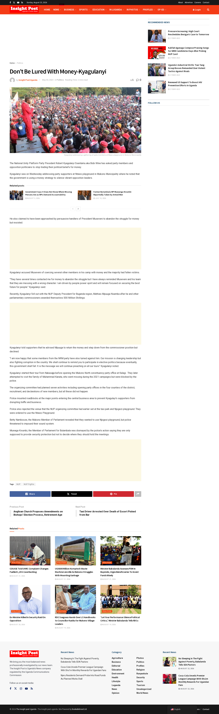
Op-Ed (161, 10)
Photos (140, 658)
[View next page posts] (78, 209)
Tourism (140, 685)
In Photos (132, 10)
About (180, 2)
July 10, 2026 (100, 198)
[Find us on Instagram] (21, 688)
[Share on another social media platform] (138, 494)
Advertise (189, 2)
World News (142, 693)
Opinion (115, 693)
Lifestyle (116, 681)
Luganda (116, 685)
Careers (197, 2)
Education (98, 10)
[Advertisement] (75, 41)
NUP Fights (29, 484)
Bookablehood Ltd (79, 709)
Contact (206, 2)
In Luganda (115, 10)
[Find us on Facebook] (10, 2)
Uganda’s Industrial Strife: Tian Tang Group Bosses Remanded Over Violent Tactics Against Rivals (186, 68)
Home (47, 10)
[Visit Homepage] (24, 9)
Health (115, 677)
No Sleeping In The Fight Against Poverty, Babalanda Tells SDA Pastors (192, 661)
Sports (83, 10)
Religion (140, 670)
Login (198, 10)
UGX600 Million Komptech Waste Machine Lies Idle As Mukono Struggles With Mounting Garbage (74, 572)
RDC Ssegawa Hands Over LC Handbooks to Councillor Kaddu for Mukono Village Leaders (75, 620)
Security (140, 677)
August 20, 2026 (18, 625)
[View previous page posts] (73, 209)
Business (69, 10)
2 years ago (174, 38)
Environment (118, 673)
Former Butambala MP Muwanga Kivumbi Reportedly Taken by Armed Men (112, 193)
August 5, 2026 (33, 198)
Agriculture (117, 658)
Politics (20, 63)
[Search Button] (208, 9)
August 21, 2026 (18, 576)
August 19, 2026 (63, 628)
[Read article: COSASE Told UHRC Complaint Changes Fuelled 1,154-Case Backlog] (30, 550)
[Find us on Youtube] (18, 2)
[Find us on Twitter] (14, 2)
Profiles (148, 10)
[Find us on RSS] (22, 2)
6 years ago (174, 58)
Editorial (116, 666)
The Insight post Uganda (26, 709)
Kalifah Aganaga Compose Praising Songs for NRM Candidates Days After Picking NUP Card (188, 50)
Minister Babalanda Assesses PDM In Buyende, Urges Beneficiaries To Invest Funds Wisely (119, 572)
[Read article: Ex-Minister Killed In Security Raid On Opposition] (30, 599)
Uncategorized (143, 689)
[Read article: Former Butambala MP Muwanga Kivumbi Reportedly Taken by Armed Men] (84, 195)
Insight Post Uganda (28, 80)
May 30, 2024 (47, 80)
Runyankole (142, 673)
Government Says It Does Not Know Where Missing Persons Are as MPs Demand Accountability (48, 193)
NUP (18, 484)
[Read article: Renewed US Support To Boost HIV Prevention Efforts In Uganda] (157, 87)
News (57, 8)
